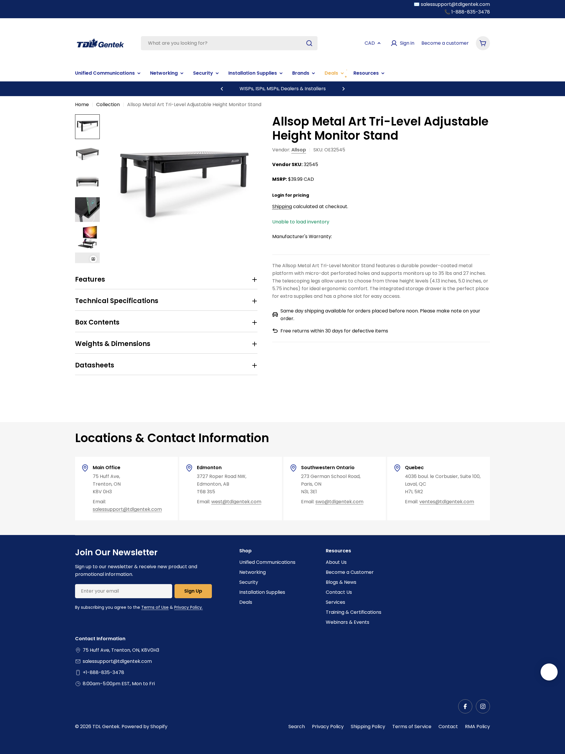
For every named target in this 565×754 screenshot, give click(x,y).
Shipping (282, 206)
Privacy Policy (328, 726)
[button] (222, 89)
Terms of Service (411, 726)
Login (278, 195)
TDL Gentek (105, 726)
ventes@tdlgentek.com (446, 501)
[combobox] (229, 43)
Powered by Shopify (144, 726)
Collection (108, 104)
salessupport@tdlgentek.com (127, 509)
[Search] (309, 43)
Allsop (298, 149)
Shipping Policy (368, 726)
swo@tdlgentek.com (339, 501)
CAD (370, 43)
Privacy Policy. (188, 607)
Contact (448, 726)
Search (296, 726)
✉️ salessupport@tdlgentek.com (452, 4)
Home (82, 104)
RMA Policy (477, 726)
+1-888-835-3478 (103, 672)
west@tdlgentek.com (236, 501)
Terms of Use (155, 607)
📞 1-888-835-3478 (467, 12)
